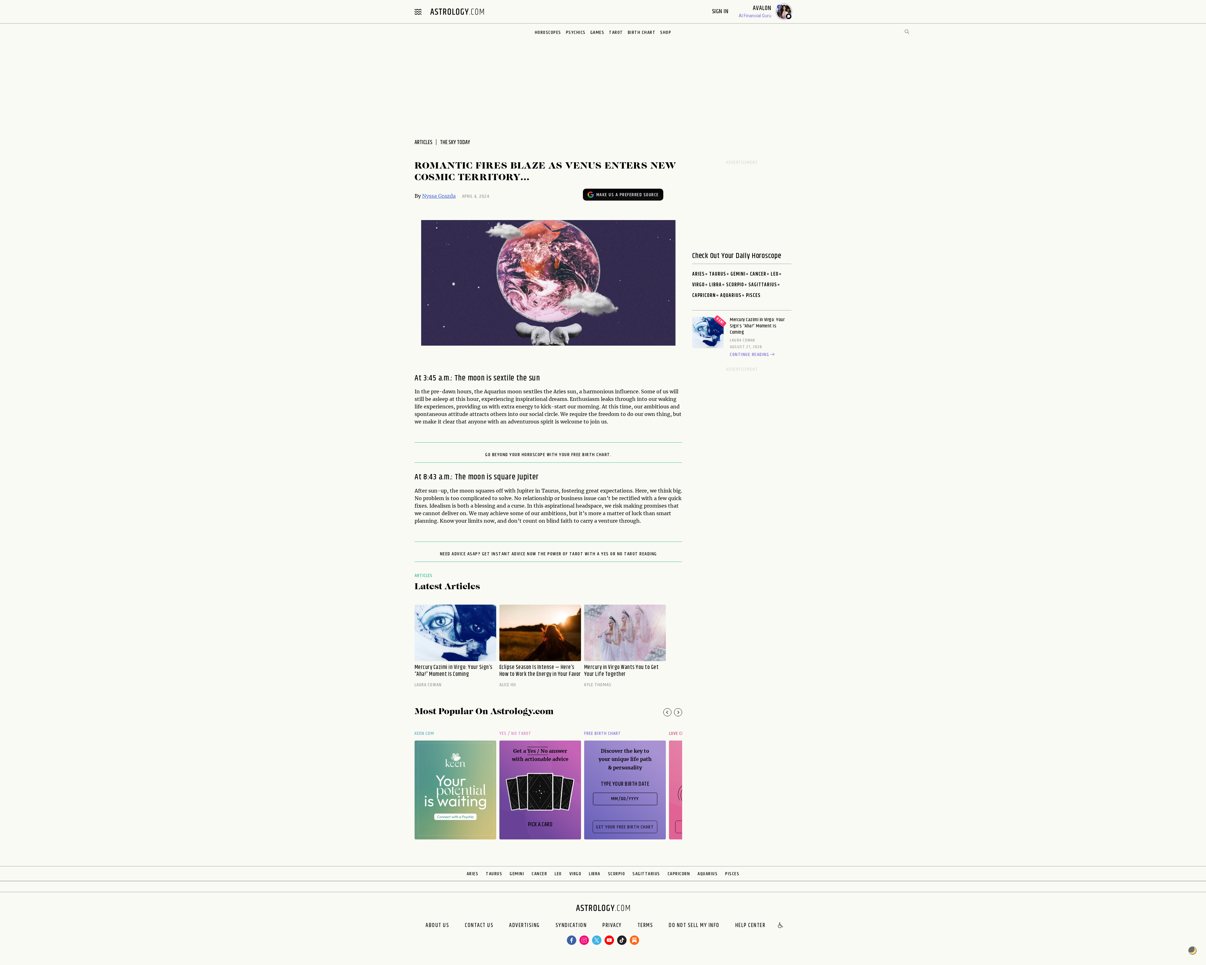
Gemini (738, 274)
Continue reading (749, 355)
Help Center (750, 925)
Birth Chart (642, 32)
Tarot (616, 32)
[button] (781, 925)
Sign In (721, 11)
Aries (698, 274)
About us (437, 925)
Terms (645, 925)
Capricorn (704, 295)
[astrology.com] (457, 11)
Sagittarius (762, 285)
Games (597, 32)
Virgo (698, 285)
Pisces (753, 295)
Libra (715, 285)
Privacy (612, 925)
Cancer (758, 274)
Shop (665, 32)
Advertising (524, 925)
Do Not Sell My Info (694, 925)
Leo (775, 274)
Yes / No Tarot (515, 733)
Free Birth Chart (602, 733)
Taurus (717, 274)
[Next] (678, 712)
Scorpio (735, 285)
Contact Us (479, 925)
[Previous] (667, 712)
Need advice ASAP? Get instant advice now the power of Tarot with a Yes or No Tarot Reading (548, 554)
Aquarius (731, 295)
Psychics (576, 32)
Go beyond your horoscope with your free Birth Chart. (548, 455)
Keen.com (424, 733)
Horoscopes (548, 32)
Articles (424, 576)
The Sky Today (455, 142)
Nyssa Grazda (439, 196)
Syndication (571, 925)
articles (423, 142)
